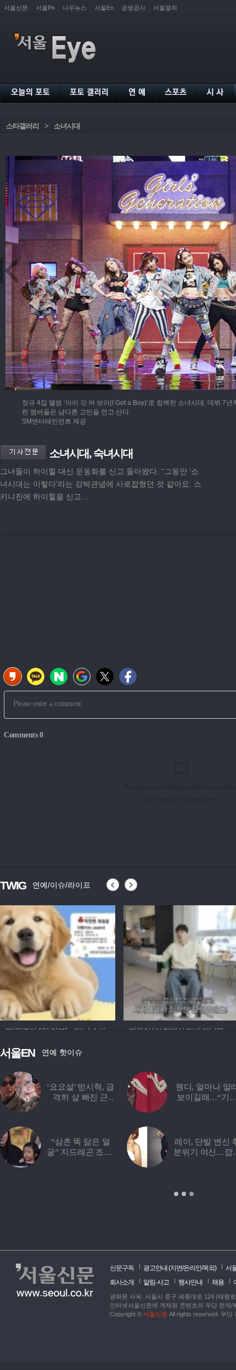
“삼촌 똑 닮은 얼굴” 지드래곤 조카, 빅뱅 (80, 1152)
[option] (57, 961)
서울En (104, 7)
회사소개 (122, 1282)
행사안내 (190, 1282)
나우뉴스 (75, 7)
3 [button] (191, 1194)
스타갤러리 (22, 126)
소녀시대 (67, 126)
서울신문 (16, 7)
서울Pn (45, 7)
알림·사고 (156, 1282)
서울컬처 (165, 7)
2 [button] (184, 1194)
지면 (176, 1268)
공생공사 (133, 7)
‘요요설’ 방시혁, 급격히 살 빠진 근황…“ (80, 1097)
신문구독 (122, 1268)
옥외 (209, 1268)
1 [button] (176, 1194)
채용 (218, 1282)
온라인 (192, 1268)
